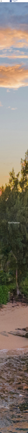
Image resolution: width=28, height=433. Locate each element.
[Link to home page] (14, 1)
